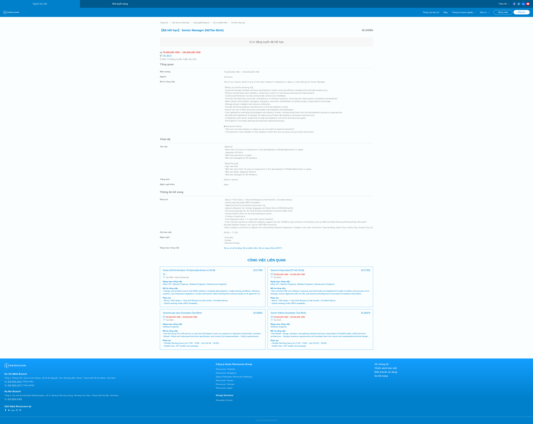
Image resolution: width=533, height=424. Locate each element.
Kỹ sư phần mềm (220, 23)
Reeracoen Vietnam (225, 384)
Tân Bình (167, 55)
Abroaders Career (224, 400)
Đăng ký (521, 12)
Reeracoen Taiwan (224, 380)
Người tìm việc (40, 4)
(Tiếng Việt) (20, 381)
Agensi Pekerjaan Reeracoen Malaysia (234, 377)
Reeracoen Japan (224, 388)
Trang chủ (164, 23)
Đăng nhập (503, 12)
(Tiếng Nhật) (21, 385)
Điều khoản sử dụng (385, 372)
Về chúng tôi (381, 364)
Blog (445, 12)
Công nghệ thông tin (201, 23)
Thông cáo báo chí (431, 12)
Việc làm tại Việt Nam (180, 23)
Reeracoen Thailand (225, 369)
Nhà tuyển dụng (120, 4)
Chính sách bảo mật (385, 368)
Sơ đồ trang (381, 376)
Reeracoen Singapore (226, 373)
